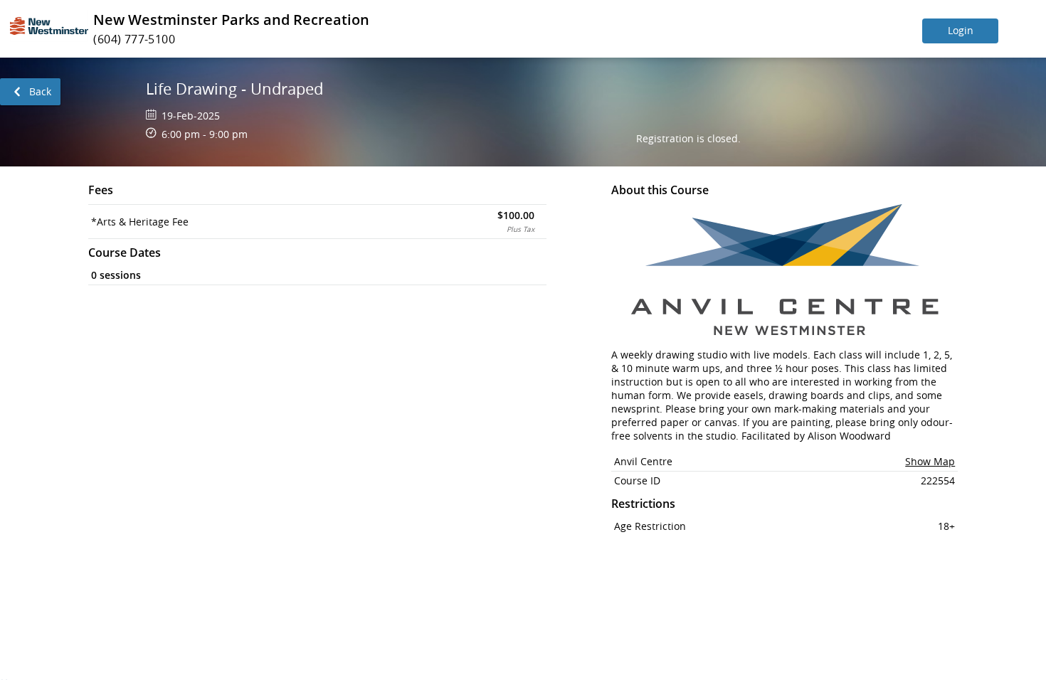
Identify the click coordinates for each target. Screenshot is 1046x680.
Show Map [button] (930, 461)
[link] (30, 91)
